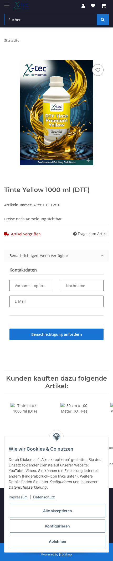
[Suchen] (103, 19)
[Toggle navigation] (6, 3)
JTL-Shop (65, 554)
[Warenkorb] (103, 6)
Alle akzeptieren (57, 510)
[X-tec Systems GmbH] (21, 6)
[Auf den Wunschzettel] (98, 70)
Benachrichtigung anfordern (56, 334)
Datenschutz (44, 497)
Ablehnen (57, 541)
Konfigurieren (57, 526)
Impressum (18, 497)
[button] (83, 6)
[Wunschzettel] (93, 6)
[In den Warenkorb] (8, 57)
